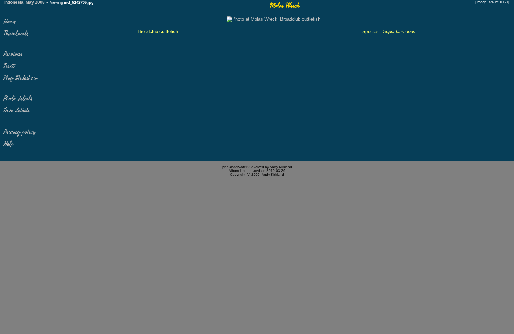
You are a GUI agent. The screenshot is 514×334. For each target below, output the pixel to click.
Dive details (16, 110)
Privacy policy (19, 132)
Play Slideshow (20, 78)
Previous (12, 54)
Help (8, 144)
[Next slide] (273, 19)
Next (8, 66)
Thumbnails (15, 33)
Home (9, 21)
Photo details (17, 98)
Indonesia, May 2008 (24, 2)
